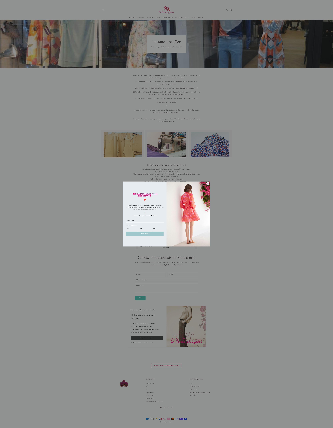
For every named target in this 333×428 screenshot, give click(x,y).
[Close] (208, 184)
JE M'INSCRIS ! (144, 234)
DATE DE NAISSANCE (131, 225)
